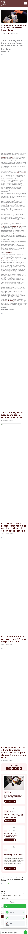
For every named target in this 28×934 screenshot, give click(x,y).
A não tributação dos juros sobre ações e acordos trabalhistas (12, 415)
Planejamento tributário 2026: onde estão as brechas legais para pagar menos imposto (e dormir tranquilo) (13, 854)
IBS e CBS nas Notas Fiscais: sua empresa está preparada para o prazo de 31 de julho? (12, 835)
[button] (26, 902)
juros (12, 157)
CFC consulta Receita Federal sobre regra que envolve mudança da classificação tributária (13, 527)
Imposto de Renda (6, 259)
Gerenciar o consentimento (7, 932)
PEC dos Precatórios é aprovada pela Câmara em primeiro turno (13, 639)
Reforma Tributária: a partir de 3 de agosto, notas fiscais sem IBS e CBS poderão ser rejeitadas (13, 816)
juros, (14, 302)
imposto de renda (21, 172)
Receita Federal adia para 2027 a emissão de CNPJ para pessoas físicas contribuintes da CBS (13, 796)
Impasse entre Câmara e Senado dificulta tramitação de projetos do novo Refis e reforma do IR (13, 752)
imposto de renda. (7, 252)
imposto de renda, (19, 208)
